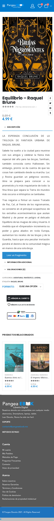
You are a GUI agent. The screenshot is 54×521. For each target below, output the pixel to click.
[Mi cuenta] (32, 6)
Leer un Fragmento (16, 255)
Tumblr (50, 113)
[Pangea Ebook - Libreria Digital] (15, 6)
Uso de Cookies (9, 492)
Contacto (6, 464)
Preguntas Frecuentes (11, 461)
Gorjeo (50, 103)
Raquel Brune (17, 282)
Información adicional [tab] (19, 262)
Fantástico (28, 278)
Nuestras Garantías (10, 485)
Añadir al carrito (20, 298)
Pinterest (50, 108)
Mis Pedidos (7, 454)
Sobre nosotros (9, 481)
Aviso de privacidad (10, 468)
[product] (14, 358)
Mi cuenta (6, 450)
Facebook (50, 98)
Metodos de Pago (10, 457)
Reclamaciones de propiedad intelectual (19, 499)
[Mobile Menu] (4, 5)
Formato (8, 286)
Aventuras (18, 278)
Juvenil (37, 278)
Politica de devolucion (11, 495)
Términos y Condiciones (12, 488)
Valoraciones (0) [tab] (16, 269)
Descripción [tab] (13, 127)
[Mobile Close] (0, 519)
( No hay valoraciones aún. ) (25, 107)
